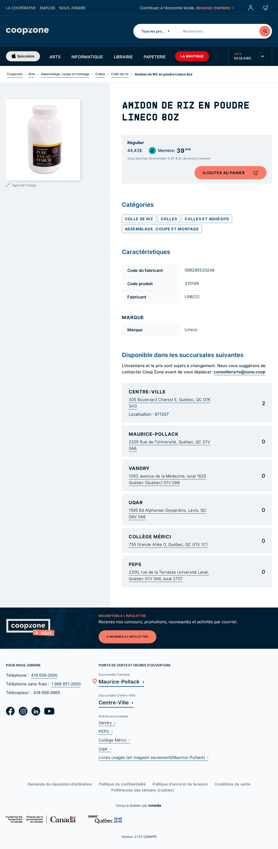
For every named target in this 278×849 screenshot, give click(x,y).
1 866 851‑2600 (66, 684)
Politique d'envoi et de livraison (180, 784)
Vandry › (107, 723)
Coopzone (15, 74)
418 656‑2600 (44, 675)
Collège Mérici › (114, 740)
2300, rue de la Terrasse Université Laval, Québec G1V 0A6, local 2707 (169, 575)
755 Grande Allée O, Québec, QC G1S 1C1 (168, 544)
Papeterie (155, 57)
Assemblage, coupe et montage (65, 74)
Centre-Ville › (116, 702)
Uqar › (105, 749)
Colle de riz (120, 74)
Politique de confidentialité (122, 784)
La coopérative (21, 7)
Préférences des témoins (142, 790)
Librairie (123, 57)
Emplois (47, 7)
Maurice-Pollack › (121, 681)
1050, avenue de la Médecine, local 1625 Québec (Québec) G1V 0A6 (167, 479)
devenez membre (213, 8)
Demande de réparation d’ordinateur (60, 784)
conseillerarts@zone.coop (239, 372)
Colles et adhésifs (207, 218)
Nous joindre (72, 7)
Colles (100, 74)
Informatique (87, 57)
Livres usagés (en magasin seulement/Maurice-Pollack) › (153, 757)
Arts (55, 57)
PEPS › (106, 731)
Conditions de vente (232, 784)
